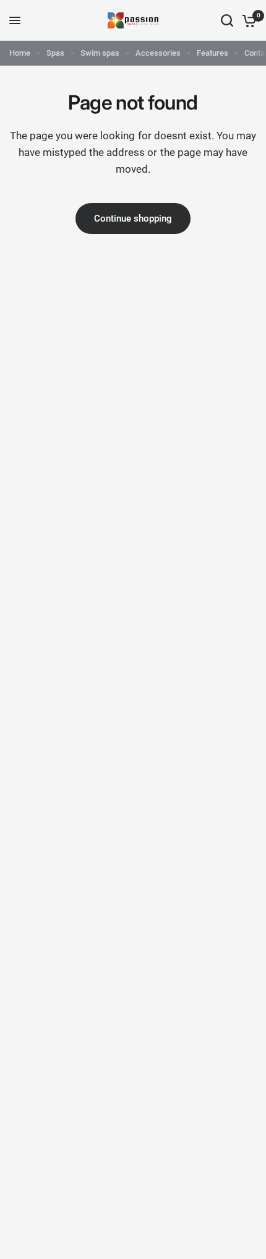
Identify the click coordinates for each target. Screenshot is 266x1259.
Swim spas (99, 53)
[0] (247, 20)
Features (212, 53)
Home (19, 53)
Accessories (158, 53)
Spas (55, 53)
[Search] (227, 20)
